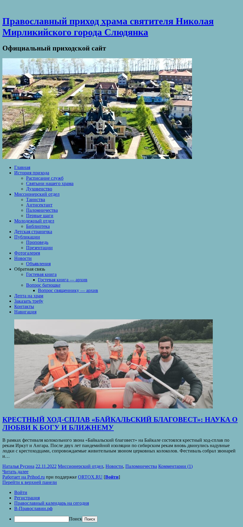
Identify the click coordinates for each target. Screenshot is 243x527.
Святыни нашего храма (49, 183)
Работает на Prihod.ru (23, 476)
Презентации (39, 247)
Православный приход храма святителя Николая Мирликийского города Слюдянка (108, 26)
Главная (22, 167)
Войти (112, 476)
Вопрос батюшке (43, 285)
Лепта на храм (28, 295)
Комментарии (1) (175, 466)
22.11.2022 (46, 466)
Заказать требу (28, 301)
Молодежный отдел (34, 220)
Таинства (35, 199)
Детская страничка (33, 231)
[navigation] (121, 506)
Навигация (25, 311)
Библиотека (38, 226)
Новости (23, 258)
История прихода (31, 172)
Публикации (27, 236)
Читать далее (15, 471)
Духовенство (39, 188)
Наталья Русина (18, 466)
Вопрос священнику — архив (68, 290)
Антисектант (39, 204)
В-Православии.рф (33, 508)
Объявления (38, 263)
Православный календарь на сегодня (51, 503)
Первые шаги (39, 215)
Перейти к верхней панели (29, 482)
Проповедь (37, 242)
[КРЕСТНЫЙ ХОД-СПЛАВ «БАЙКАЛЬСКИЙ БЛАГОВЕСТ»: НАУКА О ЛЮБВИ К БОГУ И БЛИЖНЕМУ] (113, 406)
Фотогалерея (27, 252)
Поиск (75, 518)
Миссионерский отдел (37, 194)
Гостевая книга (41, 274)
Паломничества (42, 210)
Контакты (24, 306)
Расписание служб (44, 178)
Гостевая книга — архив (62, 279)
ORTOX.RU (90, 476)
